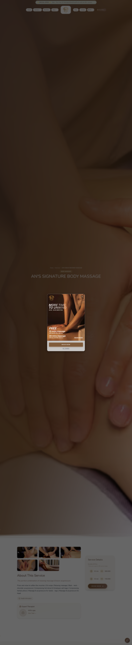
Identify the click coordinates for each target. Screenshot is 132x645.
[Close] (82, 296)
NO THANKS (66, 348)
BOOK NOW (66, 344)
